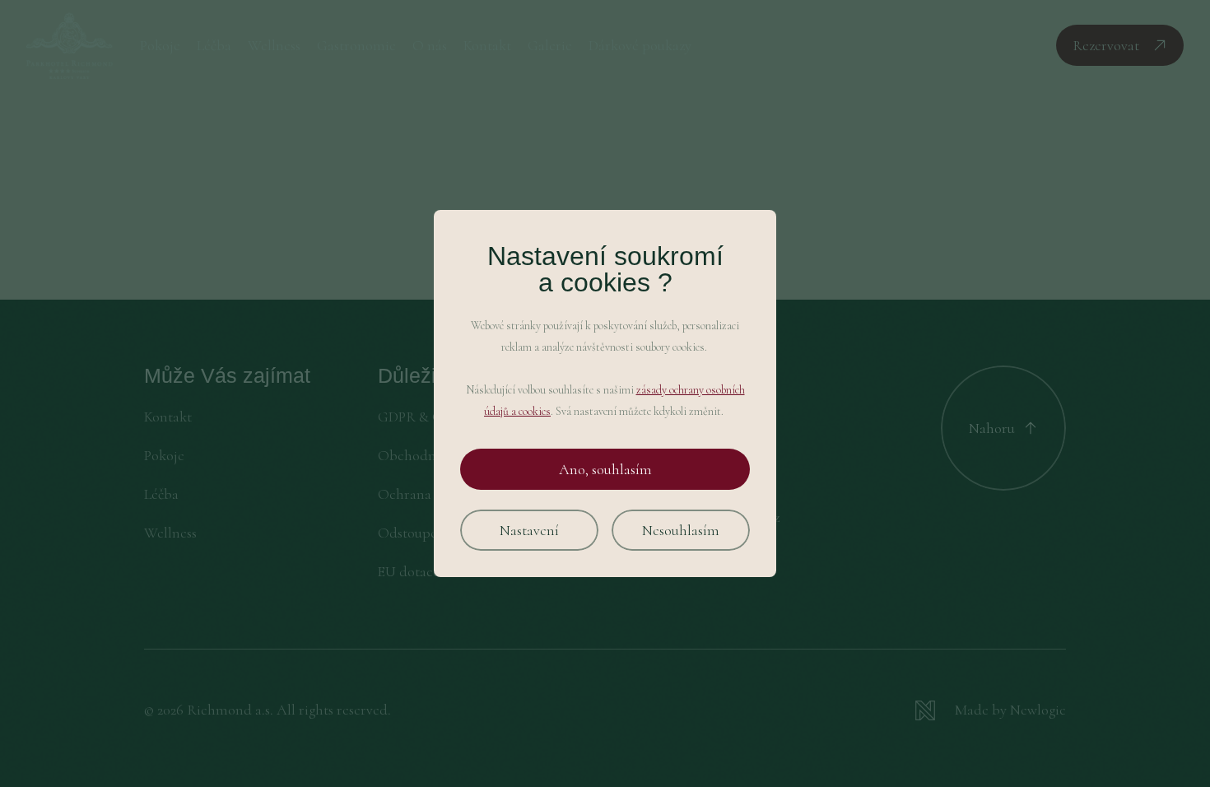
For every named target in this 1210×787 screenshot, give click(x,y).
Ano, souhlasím (605, 469)
